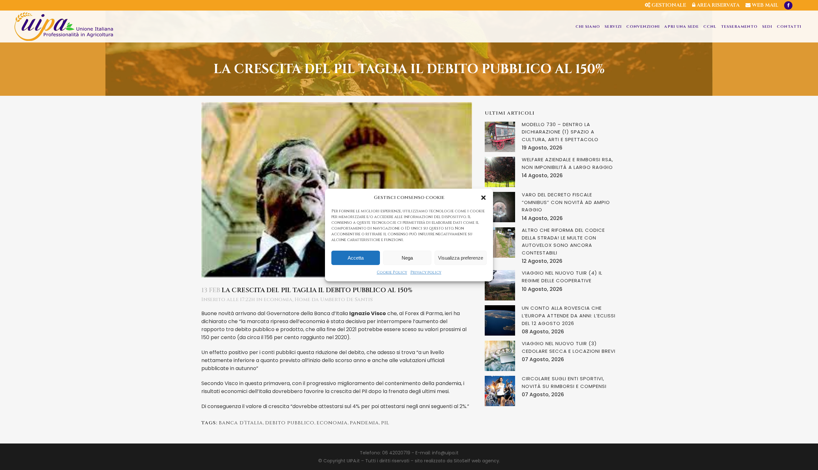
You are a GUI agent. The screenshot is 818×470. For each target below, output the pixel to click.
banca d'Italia (241, 422)
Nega (407, 258)
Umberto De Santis (346, 299)
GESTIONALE (668, 5)
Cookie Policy (392, 272)
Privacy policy (425, 272)
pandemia (364, 422)
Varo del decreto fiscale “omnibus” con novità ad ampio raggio (566, 202)
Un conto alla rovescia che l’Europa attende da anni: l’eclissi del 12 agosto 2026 (568, 315)
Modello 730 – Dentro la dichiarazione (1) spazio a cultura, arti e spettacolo (560, 132)
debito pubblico (289, 422)
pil (385, 422)
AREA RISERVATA (717, 5)
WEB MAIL (764, 5)
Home (302, 299)
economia (278, 299)
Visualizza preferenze (460, 258)
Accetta (356, 258)
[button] (483, 197)
